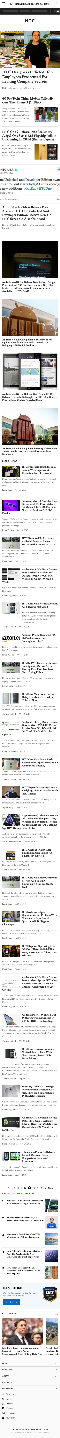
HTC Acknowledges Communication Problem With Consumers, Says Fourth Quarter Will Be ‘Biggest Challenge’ (29, 918)
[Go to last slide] (51, 1314)
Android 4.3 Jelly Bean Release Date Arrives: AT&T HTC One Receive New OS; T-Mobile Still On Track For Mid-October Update (29, 728)
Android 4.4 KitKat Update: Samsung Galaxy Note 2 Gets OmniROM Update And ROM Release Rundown (29, 452)
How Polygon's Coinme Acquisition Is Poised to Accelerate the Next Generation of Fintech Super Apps (24, 1254)
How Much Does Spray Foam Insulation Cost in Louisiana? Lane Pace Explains (23, 1271)
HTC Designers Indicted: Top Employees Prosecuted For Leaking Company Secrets (27, 77)
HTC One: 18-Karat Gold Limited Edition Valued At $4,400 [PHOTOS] (37, 853)
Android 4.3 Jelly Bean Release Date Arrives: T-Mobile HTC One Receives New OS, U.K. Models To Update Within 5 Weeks (29, 575)
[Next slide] (56, 1314)
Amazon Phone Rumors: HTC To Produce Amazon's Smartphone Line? (39, 638)
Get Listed (11, 1302)
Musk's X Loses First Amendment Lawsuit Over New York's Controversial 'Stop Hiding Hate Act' (22, 1351)
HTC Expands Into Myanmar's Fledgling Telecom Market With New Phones (40, 790)
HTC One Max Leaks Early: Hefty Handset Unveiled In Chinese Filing (38, 697)
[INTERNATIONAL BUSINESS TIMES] (30, 4)
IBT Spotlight (13, 1288)
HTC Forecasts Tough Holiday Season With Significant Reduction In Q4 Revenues (39, 470)
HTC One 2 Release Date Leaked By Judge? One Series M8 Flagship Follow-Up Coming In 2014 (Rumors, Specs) (29, 135)
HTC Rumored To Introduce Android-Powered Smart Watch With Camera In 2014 (38, 541)
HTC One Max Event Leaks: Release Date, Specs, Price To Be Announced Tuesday (40, 762)
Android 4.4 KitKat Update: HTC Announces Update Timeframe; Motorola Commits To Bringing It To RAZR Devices (27, 343)
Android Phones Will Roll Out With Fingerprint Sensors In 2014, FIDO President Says (39, 1018)
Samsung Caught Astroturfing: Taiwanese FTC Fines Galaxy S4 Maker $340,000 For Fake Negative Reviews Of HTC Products (29, 507)
